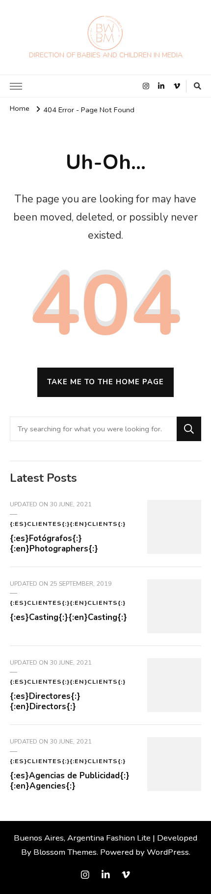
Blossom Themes (65, 852)
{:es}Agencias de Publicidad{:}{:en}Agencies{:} (70, 781)
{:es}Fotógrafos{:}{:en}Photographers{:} (54, 543)
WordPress (168, 852)
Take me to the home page (105, 382)
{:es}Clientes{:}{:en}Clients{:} (68, 524)
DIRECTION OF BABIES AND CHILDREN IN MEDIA (106, 55)
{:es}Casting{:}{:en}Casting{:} (68, 617)
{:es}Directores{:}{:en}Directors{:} (45, 701)
